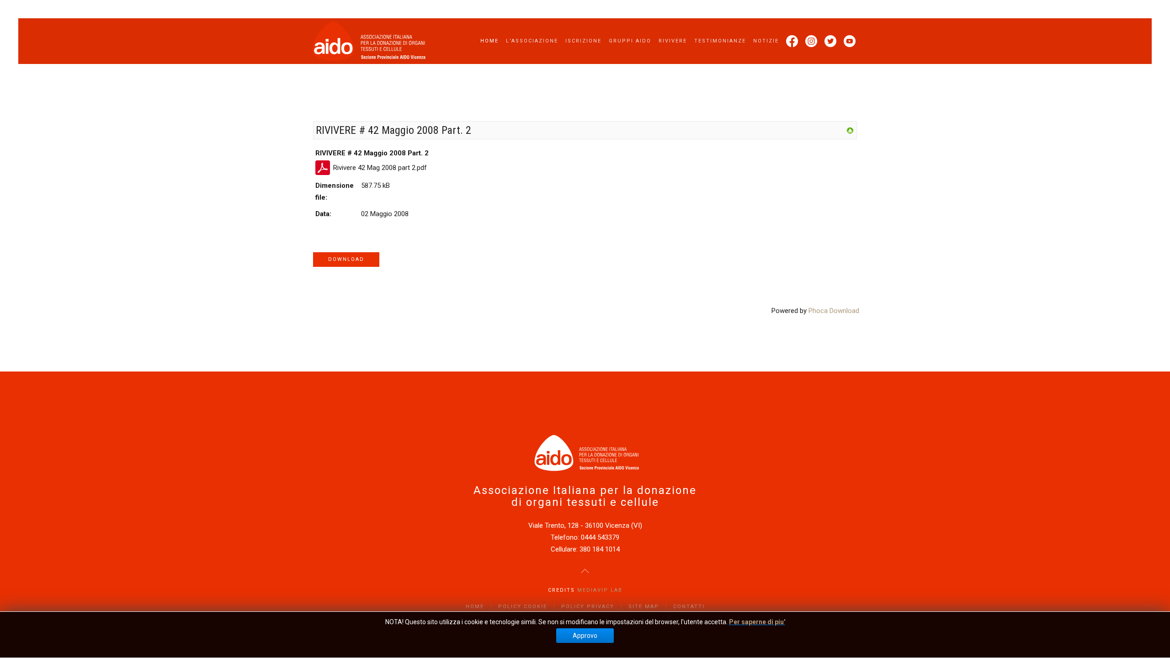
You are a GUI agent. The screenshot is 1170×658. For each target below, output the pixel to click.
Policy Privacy (587, 607)
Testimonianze (720, 41)
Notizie (766, 41)
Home (489, 41)
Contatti (689, 607)
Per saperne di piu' (757, 622)
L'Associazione (532, 41)
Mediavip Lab (599, 590)
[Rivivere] (850, 130)
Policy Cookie (522, 607)
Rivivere (673, 41)
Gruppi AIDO (630, 41)
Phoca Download (833, 311)
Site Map (643, 607)
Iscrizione (583, 41)
